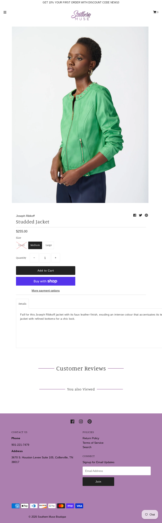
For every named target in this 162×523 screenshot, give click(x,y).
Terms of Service (93, 442)
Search (87, 447)
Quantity (21, 257)
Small (21, 245)
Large (49, 245)
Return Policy (91, 438)
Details (22, 303)
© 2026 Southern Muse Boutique (47, 516)
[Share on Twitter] (141, 215)
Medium (35, 245)
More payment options (46, 290)
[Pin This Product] (146, 215)
